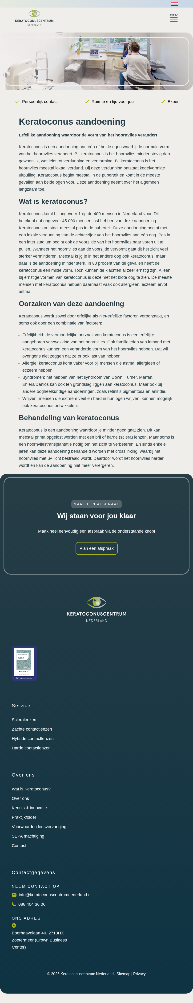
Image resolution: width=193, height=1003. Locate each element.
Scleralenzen (24, 719)
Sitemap (123, 974)
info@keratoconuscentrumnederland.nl (55, 894)
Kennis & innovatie (29, 808)
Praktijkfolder (24, 817)
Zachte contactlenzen (32, 729)
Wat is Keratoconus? (31, 789)
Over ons (20, 798)
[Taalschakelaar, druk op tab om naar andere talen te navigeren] (174, 3)
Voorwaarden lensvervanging (39, 826)
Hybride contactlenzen (33, 738)
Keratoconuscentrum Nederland (87, 974)
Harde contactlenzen (31, 748)
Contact (19, 845)
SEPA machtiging (28, 836)
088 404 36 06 (31, 904)
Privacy (139, 974)
